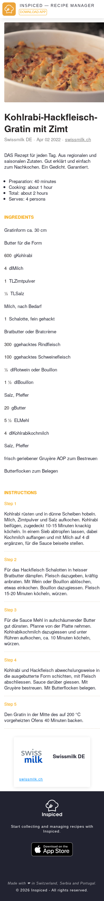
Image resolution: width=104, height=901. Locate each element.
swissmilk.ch (78, 139)
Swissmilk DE (18, 139)
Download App (33, 12)
